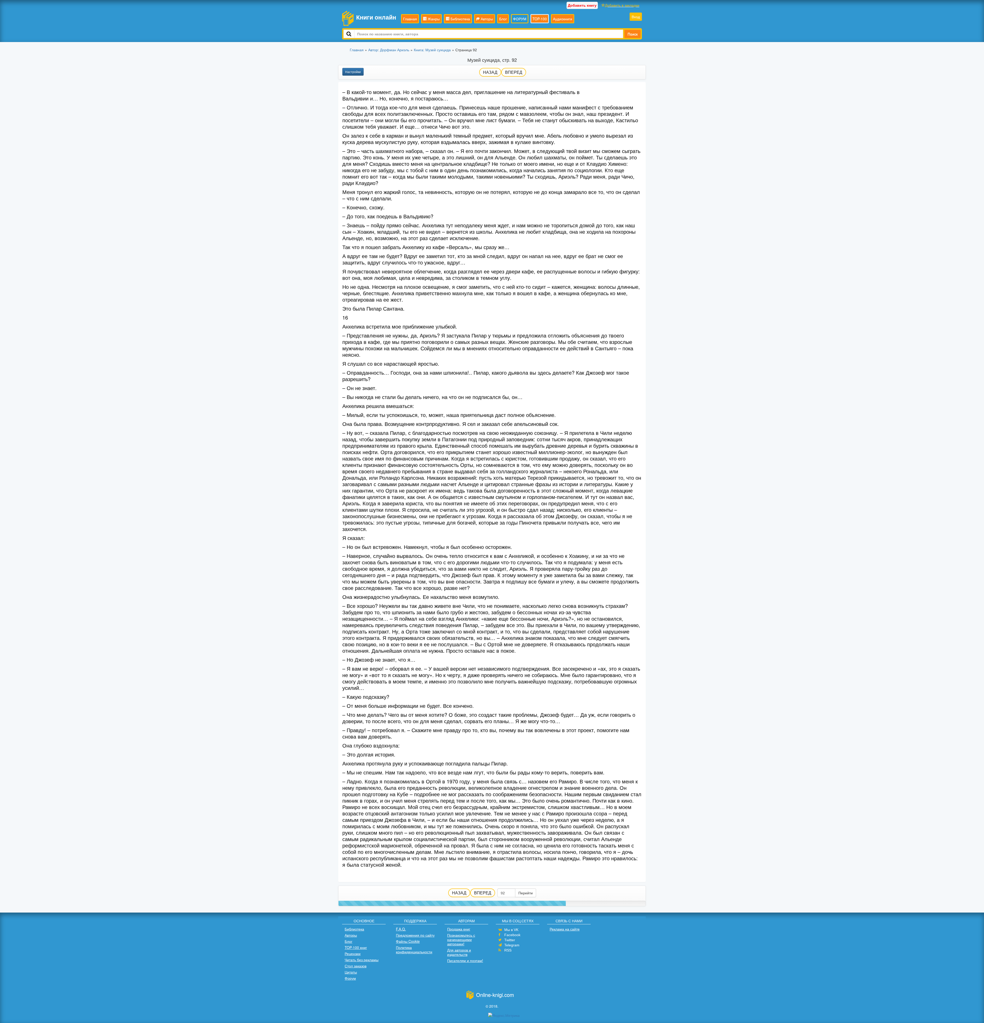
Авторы (486, 18)
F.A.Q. (401, 929)
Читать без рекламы (361, 959)
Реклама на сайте (565, 929)
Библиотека (459, 18)
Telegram (511, 945)
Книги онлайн (376, 17)
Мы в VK (511, 930)
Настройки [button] (353, 71)
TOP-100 (539, 18)
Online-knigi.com (495, 994)
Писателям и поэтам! (465, 960)
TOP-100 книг (356, 947)
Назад (490, 72)
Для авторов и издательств (459, 952)
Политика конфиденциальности (414, 949)
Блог (503, 18)
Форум (350, 978)
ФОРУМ (519, 18)
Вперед (513, 72)
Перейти (525, 892)
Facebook (512, 935)
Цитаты (351, 972)
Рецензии (353, 953)
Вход (636, 16)
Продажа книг (458, 929)
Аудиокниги (562, 18)
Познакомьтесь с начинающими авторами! (461, 939)
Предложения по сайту (415, 935)
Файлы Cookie (408, 941)
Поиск (633, 33)
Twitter (509, 940)
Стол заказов (355, 965)
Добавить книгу (582, 5)
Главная (410, 18)
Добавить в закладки (622, 5)
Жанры (433, 18)
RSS (507, 950)
